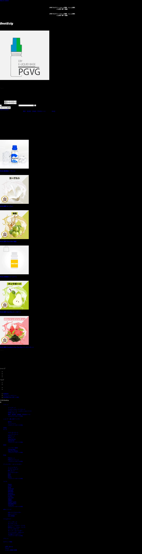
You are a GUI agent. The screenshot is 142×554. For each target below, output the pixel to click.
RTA (9, 475)
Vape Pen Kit (12, 439)
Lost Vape (11, 497)
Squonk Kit (11, 441)
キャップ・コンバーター (15, 530)
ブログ (5, 387)
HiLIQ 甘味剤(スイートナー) (8, 276)
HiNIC (5, 428)
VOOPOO (11, 505)
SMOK (10, 499)
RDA (9, 474)
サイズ (2, 101)
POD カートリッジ (13, 460)
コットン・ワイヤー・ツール (16, 525)
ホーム (2, 26)
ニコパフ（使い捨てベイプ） (11, 419)
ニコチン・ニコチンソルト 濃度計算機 (14, 389)
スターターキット (13, 432)
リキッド (8, 26)
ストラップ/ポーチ (13, 529)
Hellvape (10, 490)
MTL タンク (11, 470)
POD (4, 455)
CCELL (10, 486)
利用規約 (6, 393)
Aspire (10, 484)
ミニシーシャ (12, 423)
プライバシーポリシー (9, 395)
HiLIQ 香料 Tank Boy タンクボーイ (10, 312)
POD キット (11, 436)
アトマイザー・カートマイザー (12, 464)
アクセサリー (7, 519)
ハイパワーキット (13, 434)
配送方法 (6, 375)
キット (5, 429)
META (10, 422)
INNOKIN (10, 491)
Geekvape (11, 489)
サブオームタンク (13, 469)
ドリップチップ (12, 522)
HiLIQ (53, 111)
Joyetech (10, 493)
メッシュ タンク (12, 467)
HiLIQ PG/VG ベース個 (10, 105)
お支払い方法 (7, 376)
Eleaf (9, 487)
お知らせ (6, 383)
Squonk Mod (11, 449)
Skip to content (4, 0)
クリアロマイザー (13, 472)
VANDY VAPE (12, 502)
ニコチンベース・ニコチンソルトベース (20, 411)
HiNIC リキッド (12, 413)
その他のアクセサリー (14, 534)
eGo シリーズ (7, 509)
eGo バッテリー (12, 514)
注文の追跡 (6, 373)
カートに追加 (5, 108)
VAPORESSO (12, 503)
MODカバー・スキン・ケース (16, 527)
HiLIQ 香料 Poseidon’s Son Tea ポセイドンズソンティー (17, 347)
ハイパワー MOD (13, 448)
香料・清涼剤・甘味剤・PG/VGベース (23, 26)
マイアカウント (7, 371)
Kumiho (10, 496)
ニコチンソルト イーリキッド (16, 409)
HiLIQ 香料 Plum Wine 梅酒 (8, 241)
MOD (4, 445)
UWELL (10, 500)
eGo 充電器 (11, 516)
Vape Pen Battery (13, 451)
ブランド (6, 538)
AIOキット (11, 437)
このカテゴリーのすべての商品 (15, 416)
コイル (5, 481)
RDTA (10, 477)
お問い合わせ (7, 384)
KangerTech (11, 494)
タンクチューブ (12, 523)
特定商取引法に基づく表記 (11, 397)
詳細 (66, 9)
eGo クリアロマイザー (14, 512)
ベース (2, 103)
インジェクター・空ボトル (16, 532)
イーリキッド (12, 407)
